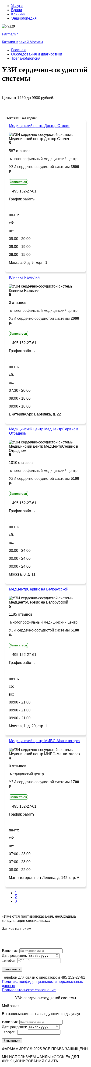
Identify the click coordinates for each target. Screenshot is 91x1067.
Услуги (17, 6)
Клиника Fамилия (24, 277)
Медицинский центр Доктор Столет (39, 126)
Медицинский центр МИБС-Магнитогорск (44, 741)
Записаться (18, 182)
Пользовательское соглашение (29, 990)
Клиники (18, 14)
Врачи (16, 10)
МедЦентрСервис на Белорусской (38, 589)
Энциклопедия (24, 18)
